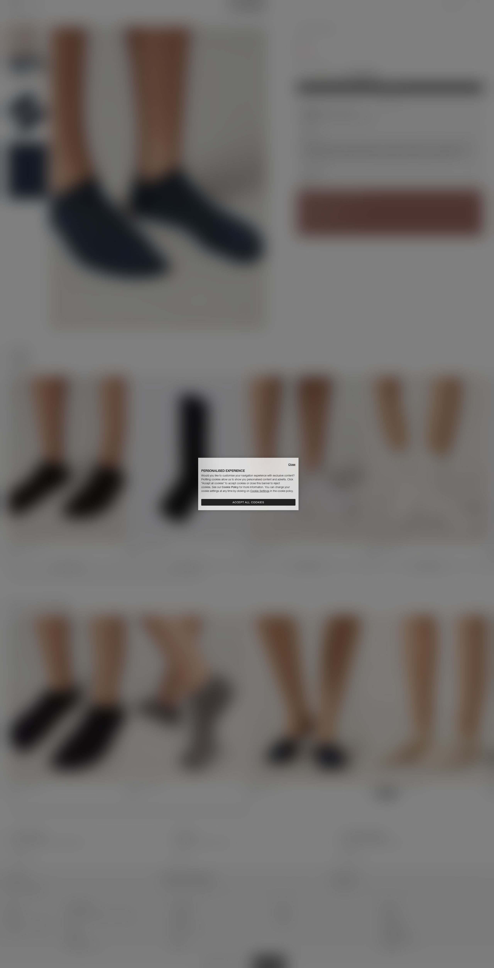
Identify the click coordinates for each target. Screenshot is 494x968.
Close (291, 464)
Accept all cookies (248, 502)
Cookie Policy (230, 487)
